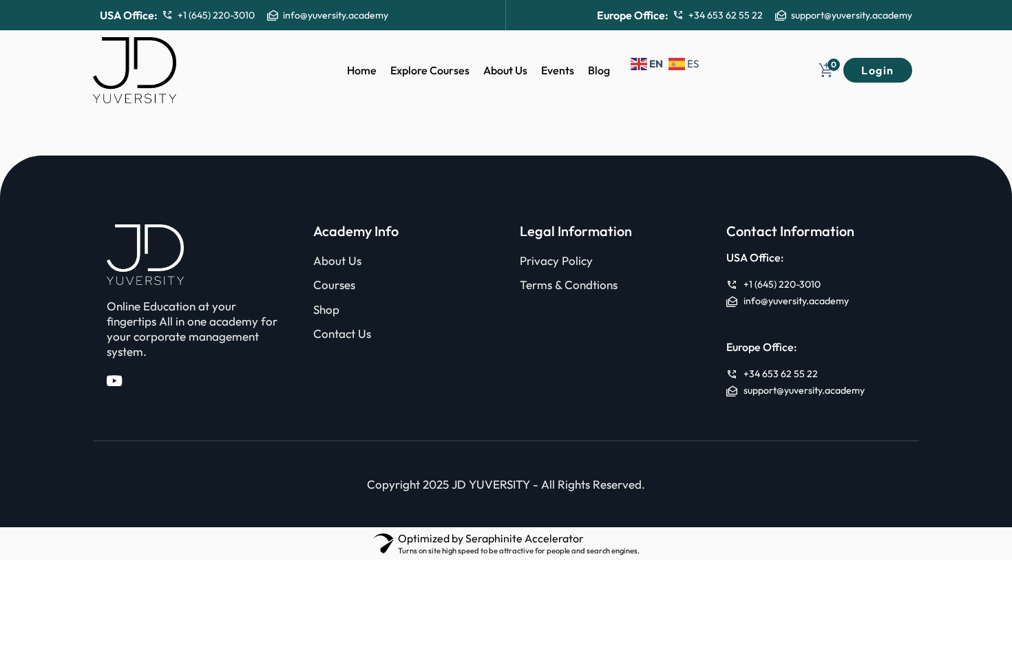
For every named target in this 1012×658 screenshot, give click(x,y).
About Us (505, 70)
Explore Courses (430, 70)
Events (557, 70)
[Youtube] (114, 381)
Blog (599, 70)
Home (362, 70)
